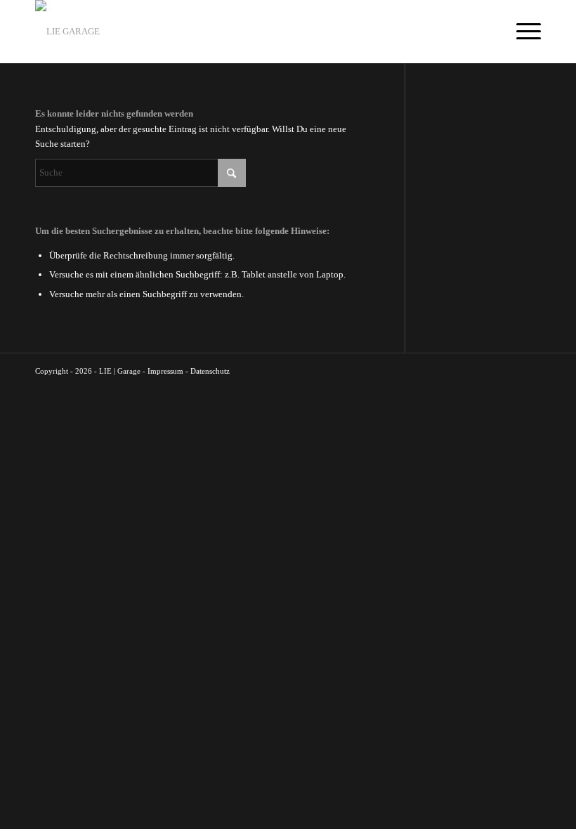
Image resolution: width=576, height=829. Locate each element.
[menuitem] (521, 31)
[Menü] (521, 31)
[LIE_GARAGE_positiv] (67, 31)
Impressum (165, 371)
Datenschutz (210, 371)
